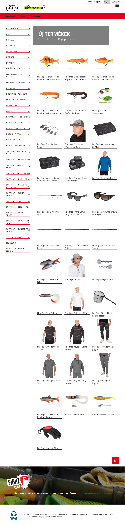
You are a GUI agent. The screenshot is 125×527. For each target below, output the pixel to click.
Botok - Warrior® (15, 145)
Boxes (9, 34)
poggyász (11, 88)
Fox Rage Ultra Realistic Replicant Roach (48, 415)
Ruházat (10, 40)
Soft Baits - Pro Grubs (17, 173)
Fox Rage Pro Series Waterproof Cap (74, 145)
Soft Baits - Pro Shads (17, 179)
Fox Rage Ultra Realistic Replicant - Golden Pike (75, 78)
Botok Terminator (15, 128)
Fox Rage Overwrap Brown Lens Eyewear (104, 213)
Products (10, 16)
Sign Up (117, 2)
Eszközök (11, 243)
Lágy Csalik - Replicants (18, 117)
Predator (28, 6)
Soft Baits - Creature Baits (17, 152)
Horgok (10, 57)
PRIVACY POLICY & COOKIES (104, 515)
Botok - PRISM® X (14, 122)
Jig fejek (10, 62)
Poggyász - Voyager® (17, 94)
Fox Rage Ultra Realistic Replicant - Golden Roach (103, 78)
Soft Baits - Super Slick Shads (17, 222)
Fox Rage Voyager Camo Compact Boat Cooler (48, 179)
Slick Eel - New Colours (75, 414)
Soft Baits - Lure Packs (17, 159)
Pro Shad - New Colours (103, 414)
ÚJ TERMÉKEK (12, 28)
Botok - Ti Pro (13, 134)
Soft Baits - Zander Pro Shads (18, 230)
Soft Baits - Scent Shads (15, 194)
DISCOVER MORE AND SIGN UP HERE (94, 493)
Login (106, 2)
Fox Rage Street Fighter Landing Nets (103, 314)
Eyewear (10, 45)
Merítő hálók (13, 68)
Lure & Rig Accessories (17, 99)
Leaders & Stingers (15, 82)
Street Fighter (13, 237)
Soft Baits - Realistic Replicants (16, 186)
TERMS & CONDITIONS (80, 515)
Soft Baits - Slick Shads (17, 207)
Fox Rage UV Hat (72, 279)
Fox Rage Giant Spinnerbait (99, 112)
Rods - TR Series (14, 139)
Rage (8, 6)
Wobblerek (11, 51)
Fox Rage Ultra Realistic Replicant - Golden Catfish (49, 112)
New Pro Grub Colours (47, 313)
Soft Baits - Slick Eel (16, 201)
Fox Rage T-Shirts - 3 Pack (77, 313)
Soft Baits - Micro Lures (15, 166)
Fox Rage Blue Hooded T (103, 178)
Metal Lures (12, 105)
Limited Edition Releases (14, 75)
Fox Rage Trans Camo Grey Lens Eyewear (75, 213)
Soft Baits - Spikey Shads (15, 213)
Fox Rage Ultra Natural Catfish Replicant (75, 112)
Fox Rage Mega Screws (102, 279)
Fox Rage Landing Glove (48, 448)
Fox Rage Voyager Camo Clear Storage (76, 179)
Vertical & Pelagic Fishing (15, 249)
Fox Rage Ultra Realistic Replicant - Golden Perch (48, 78)
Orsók (9, 111)
